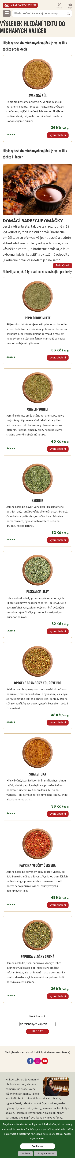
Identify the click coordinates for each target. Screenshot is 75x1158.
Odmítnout (25, 1153)
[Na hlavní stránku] (29, 5)
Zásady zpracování (45, 1153)
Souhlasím (37, 1146)
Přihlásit (59, 8)
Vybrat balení (58, 135)
